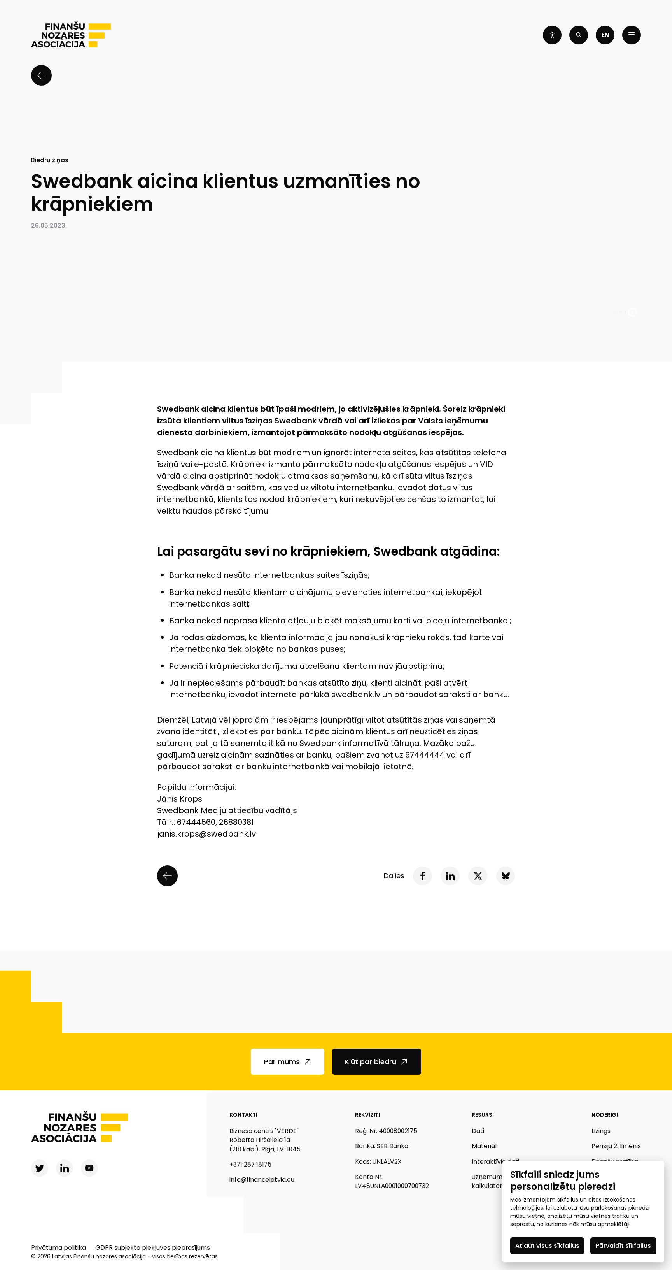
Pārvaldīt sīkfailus (623, 1245)
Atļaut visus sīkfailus (547, 1245)
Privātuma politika (58, 1248)
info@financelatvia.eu (261, 1179)
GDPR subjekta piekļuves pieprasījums (152, 1248)
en (605, 34)
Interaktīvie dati (495, 1162)
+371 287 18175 (250, 1164)
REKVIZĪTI (367, 1115)
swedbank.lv (355, 694)
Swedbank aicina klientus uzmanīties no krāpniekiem (225, 193)
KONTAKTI (243, 1115)
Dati (478, 1131)
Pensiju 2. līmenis (616, 1146)
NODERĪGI (605, 1115)
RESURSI (483, 1115)
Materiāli (485, 1146)
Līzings (601, 1131)
